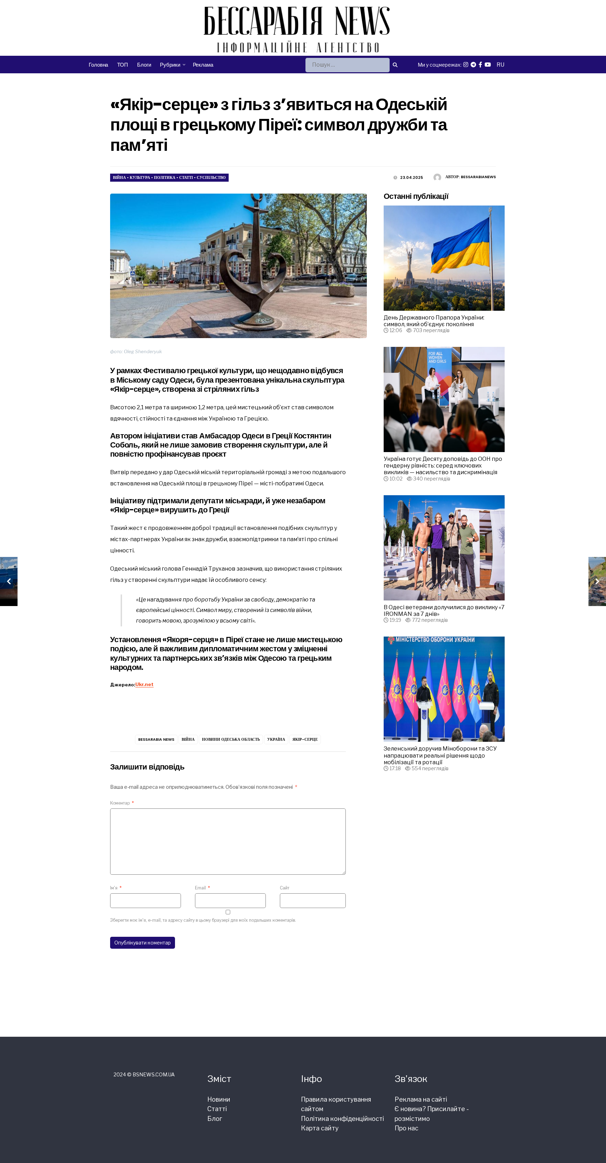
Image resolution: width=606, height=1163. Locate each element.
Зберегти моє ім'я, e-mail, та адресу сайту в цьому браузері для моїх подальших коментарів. (203, 920)
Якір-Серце (305, 739)
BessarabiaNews (478, 177)
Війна (119, 177)
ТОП (122, 64)
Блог (214, 1118)
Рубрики (170, 64)
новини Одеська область (231, 739)
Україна (276, 739)
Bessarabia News (156, 739)
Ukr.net (144, 684)
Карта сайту (320, 1128)
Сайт (284, 887)
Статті (186, 177)
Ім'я (116, 887)
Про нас (406, 1128)
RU (500, 64)
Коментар (122, 803)
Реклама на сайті (421, 1099)
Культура (140, 177)
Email (202, 887)
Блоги (144, 64)
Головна (98, 64)
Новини (218, 1099)
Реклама (203, 64)
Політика (164, 177)
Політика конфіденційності (342, 1118)
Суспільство (211, 177)
